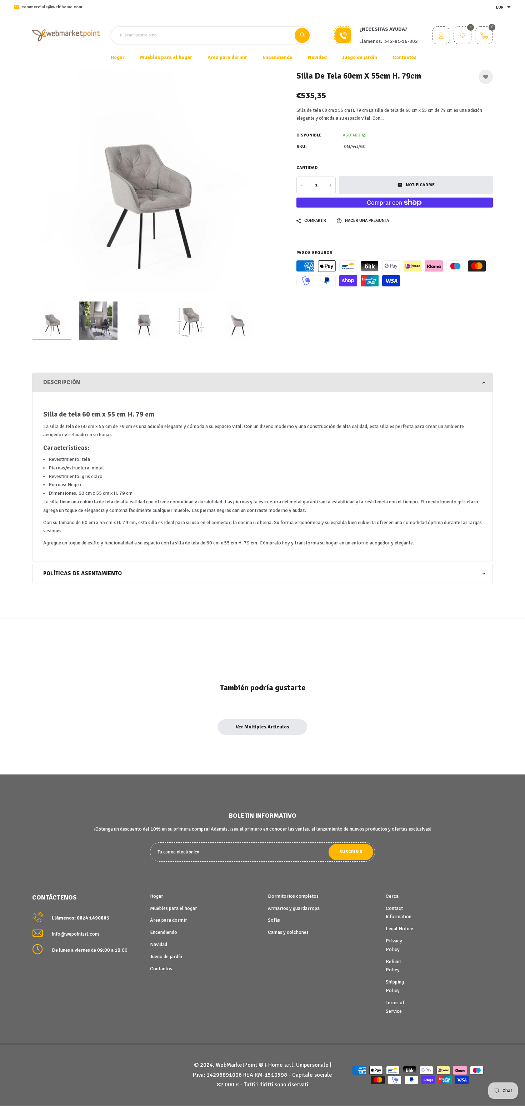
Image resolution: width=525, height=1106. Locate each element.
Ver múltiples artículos (262, 727)
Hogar (118, 57)
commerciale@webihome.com (51, 7)
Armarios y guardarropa (294, 908)
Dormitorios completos (293, 896)
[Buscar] (302, 35)
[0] (462, 36)
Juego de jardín (166, 956)
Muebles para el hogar (173, 908)
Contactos (404, 57)
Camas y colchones (288, 932)
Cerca (392, 896)
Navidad (158, 944)
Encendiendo (163, 932)
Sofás (274, 920)
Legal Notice (399, 929)
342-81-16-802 (401, 41)
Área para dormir (168, 920)
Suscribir (350, 852)
